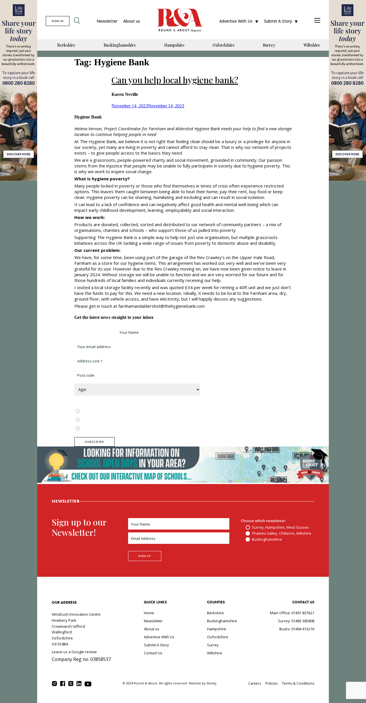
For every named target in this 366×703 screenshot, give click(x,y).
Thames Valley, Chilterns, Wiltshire (110, 420)
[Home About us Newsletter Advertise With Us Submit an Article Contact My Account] (317, 21)
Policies (271, 683)
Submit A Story (278, 21)
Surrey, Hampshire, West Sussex (109, 411)
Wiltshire (311, 45)
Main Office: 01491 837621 (292, 612)
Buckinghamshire (120, 45)
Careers (254, 683)
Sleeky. (211, 683)
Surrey (269, 45)
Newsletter (107, 21)
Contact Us (153, 652)
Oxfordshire (223, 45)
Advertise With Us (235, 21)
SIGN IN (57, 21)
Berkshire (66, 45)
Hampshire (174, 45)
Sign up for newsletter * (95, 332)
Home (149, 612)
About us (131, 21)
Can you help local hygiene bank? (175, 80)
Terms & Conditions (298, 683)
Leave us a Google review (74, 651)
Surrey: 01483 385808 (296, 620)
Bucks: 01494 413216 (296, 628)
